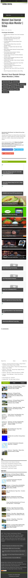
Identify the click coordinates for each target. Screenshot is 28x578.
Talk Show (11, 89)
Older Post (25, 360)
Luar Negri (20, 86)
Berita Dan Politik (6, 81)
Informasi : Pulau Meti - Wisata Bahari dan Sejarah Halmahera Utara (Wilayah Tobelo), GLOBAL (15, 514)
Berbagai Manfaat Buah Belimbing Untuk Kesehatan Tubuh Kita (13, 564)
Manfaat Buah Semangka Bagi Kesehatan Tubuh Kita (11, 568)
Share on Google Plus (9, 153)
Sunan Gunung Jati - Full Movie (8, 377)
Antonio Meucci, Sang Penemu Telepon (9, 468)
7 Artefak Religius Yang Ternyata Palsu (9, 466)
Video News (5, 91)
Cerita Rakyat (16, 81)
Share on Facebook (8, 149)
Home (14, 360)
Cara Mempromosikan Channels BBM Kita (11, 557)
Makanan (5, 89)
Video (17, 89)
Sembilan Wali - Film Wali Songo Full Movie (11, 379)
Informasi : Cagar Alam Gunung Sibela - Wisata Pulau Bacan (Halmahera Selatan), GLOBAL (15, 509)
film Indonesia (14, 84)
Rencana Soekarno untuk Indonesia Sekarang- (10, 462)
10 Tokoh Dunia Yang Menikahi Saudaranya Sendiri (11, 463)
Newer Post (3, 360)
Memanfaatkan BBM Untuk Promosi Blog (12, 37)
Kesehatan (13, 86)
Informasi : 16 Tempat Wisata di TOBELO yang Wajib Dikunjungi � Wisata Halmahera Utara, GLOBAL (16, 475)
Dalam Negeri (6, 84)
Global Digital (7, 4)
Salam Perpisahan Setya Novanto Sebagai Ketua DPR (12, 536)
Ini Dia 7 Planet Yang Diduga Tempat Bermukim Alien (11, 465)
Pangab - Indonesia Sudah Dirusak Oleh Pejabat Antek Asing (13, 538)
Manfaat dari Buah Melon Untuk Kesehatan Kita (10, 565)
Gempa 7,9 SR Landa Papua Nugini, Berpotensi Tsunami (12, 535)
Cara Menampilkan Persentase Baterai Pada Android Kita (13, 551)
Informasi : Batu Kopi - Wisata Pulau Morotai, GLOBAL (13, 372)
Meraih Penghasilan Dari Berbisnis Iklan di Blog (13, 70)
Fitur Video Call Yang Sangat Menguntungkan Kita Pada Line (13, 555)
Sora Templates (16, 576)
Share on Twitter (20, 149)
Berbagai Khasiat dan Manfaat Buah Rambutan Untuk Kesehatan (14, 567)
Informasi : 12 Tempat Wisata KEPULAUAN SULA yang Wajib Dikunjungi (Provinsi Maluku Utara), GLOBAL (15, 526)
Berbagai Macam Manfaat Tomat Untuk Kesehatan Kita (12, 562)
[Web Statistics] (4, 570)
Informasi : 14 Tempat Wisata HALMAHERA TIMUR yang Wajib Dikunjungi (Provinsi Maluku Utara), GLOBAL (16, 486)
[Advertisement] (15, 9)
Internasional (5, 86)
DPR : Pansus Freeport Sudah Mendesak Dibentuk (11, 533)
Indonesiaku (22, 84)
